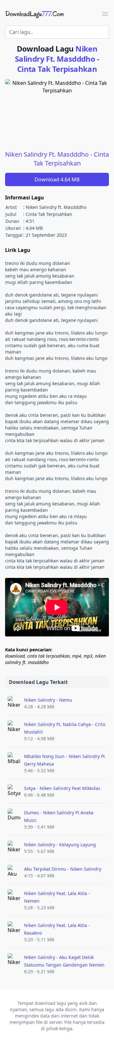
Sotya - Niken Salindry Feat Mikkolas (62, 788)
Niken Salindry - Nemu (48, 700)
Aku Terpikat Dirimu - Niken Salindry (62, 869)
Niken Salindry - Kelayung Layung (60, 845)
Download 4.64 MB (57, 179)
